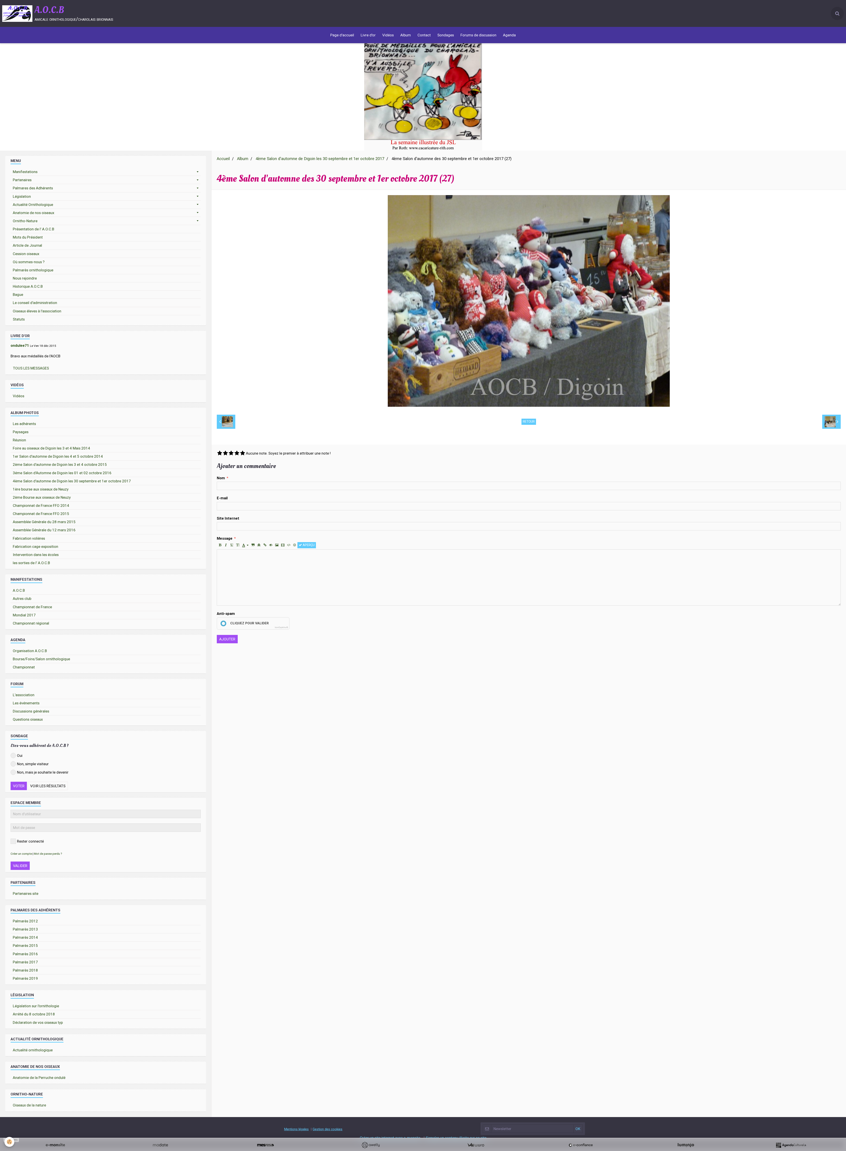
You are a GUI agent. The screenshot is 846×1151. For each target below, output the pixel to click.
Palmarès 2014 (25, 937)
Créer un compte (21, 853)
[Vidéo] (283, 545)
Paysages (20, 432)
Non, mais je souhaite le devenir (43, 772)
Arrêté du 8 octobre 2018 (34, 1014)
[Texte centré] (259, 545)
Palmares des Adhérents (33, 188)
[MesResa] (265, 1145)
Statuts (19, 319)
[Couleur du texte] (245, 545)
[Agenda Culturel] (790, 1145)
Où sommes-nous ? (29, 262)
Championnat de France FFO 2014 (41, 505)
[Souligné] (232, 545)
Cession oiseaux (26, 254)
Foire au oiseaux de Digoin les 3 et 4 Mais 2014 (51, 448)
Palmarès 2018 (25, 970)
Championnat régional (31, 623)
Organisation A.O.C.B (30, 651)
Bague (18, 294)
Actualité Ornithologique (33, 204)
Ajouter (227, 639)
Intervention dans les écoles (36, 554)
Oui (19, 755)
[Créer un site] (55, 1145)
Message (224, 538)
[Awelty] (370, 1145)
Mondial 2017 (24, 615)
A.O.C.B (19, 590)
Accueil (223, 158)
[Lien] (265, 545)
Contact (424, 35)
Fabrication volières (29, 538)
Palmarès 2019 (25, 978)
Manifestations (25, 172)
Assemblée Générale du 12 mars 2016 (44, 530)
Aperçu (308, 545)
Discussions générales (31, 711)
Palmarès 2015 (25, 945)
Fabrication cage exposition (35, 546)
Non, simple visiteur (33, 764)
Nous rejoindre (25, 278)
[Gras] (220, 545)
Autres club (22, 598)
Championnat (24, 667)
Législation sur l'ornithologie (36, 1006)
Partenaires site (25, 893)
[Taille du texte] (238, 545)
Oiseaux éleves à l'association (37, 311)
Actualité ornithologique (33, 1050)
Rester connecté (30, 841)
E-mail (222, 498)
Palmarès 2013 (25, 929)
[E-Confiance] (580, 1145)
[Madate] (160, 1145)
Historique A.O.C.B (28, 286)
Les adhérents (24, 424)
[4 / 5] (236, 453)
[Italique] (226, 545)
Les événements (26, 703)
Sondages (445, 35)
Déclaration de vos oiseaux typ (38, 1022)
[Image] (277, 545)
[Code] (289, 545)
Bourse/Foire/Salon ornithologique (41, 659)
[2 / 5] (225, 453)
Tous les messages (31, 368)
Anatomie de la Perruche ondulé (39, 1077)
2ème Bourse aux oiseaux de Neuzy (42, 497)
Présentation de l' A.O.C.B (33, 229)
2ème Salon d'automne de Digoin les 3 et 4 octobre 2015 (60, 464)
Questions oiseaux (28, 719)
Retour (529, 421)
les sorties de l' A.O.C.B (31, 563)
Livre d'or (368, 35)
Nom (221, 478)
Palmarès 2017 (25, 962)
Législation (22, 196)
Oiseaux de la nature (29, 1105)
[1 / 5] (219, 453)
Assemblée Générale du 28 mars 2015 (44, 522)
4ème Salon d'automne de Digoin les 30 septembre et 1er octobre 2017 (320, 158)
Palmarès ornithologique (33, 270)
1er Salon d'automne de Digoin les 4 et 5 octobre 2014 (58, 456)
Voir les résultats (47, 786)
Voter (18, 786)
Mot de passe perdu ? (48, 853)
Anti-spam (226, 613)
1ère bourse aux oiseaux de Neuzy (41, 489)
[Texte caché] (271, 545)
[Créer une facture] (475, 1145)
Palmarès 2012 (25, 921)
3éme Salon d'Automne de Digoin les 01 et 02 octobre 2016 (62, 473)
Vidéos (388, 35)
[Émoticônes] (294, 545)
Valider (20, 866)
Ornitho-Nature (25, 221)
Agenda (509, 35)
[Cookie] (9, 1142)
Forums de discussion (478, 35)
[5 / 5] (242, 453)
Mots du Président (28, 237)
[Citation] (253, 545)
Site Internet (228, 518)
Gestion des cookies (327, 1129)
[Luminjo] (685, 1145)
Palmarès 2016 (25, 954)
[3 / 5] (231, 453)
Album (405, 35)
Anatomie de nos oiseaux (33, 213)
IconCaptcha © (281, 627)
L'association (23, 695)
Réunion (19, 440)
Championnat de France (32, 607)
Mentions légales (296, 1129)
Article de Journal (27, 245)
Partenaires (22, 180)
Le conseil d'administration (35, 302)
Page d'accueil (342, 35)
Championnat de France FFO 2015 (41, 513)
